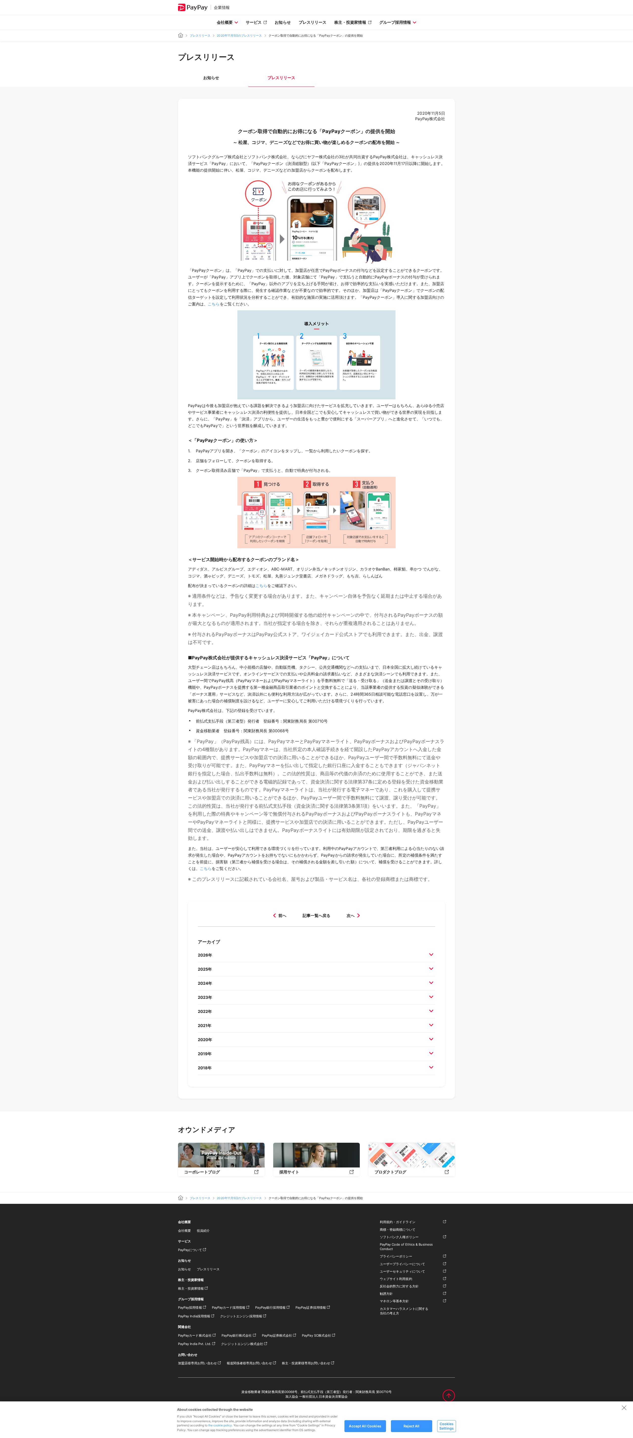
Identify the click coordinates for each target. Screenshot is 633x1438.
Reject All (411, 1426)
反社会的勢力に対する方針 (399, 1286)
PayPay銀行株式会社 (237, 1335)
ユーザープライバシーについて (402, 1264)
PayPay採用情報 (190, 1307)
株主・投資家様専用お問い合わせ (306, 1363)
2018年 (205, 1067)
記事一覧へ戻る (316, 915)
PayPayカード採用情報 (229, 1307)
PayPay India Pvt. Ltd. (194, 1344)
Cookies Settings (446, 1426)
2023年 (205, 997)
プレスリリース (312, 22)
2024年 (205, 983)
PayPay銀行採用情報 (270, 1307)
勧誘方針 (386, 1294)
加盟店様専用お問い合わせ (197, 1363)
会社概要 (225, 22)
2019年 (205, 1053)
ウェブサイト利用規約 (396, 1279)
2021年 (204, 1025)
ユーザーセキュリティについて (402, 1271)
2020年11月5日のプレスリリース (239, 35)
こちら (214, 303)
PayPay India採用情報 (194, 1316)
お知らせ (283, 22)
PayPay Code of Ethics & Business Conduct (406, 1246)
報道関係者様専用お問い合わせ (249, 1363)
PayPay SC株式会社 (316, 1335)
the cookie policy (220, 1425)
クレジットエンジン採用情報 (241, 1316)
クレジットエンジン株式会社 (242, 1344)
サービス (254, 22)
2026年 (205, 955)
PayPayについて (190, 1250)
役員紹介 (203, 1231)
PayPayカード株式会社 (195, 1335)
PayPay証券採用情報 (310, 1307)
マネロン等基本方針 (394, 1301)
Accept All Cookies (365, 1426)
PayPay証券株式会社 (277, 1335)
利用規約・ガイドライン (397, 1222)
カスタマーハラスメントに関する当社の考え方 (404, 1311)
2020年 (205, 1039)
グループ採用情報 (395, 22)
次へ (351, 915)
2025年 (205, 969)
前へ (282, 915)
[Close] (624, 1408)
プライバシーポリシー (396, 1256)
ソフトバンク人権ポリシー (399, 1237)
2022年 (205, 1011)
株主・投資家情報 (350, 22)
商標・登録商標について (397, 1230)
